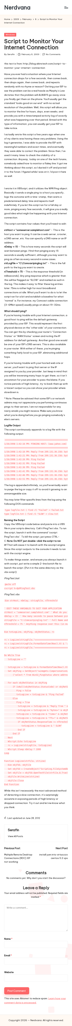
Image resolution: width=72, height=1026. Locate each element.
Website (9, 972)
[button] (15, 836)
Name (8, 938)
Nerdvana (17, 7)
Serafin (13, 830)
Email (8, 955)
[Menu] (66, 7)
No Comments (53, 54)
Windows (10, 34)
